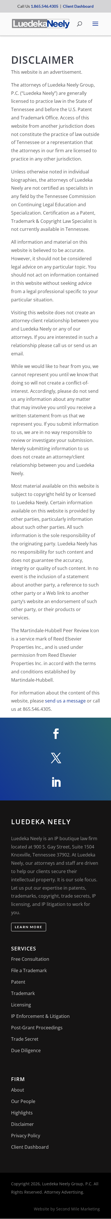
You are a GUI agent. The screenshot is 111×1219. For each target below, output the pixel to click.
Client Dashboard (78, 6)
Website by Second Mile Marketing (67, 1209)
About (17, 1090)
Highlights (22, 1113)
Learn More (28, 927)
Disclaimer (22, 1124)
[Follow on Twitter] (55, 757)
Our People (23, 1101)
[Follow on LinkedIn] (55, 782)
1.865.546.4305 (44, 6)
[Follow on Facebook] (55, 733)
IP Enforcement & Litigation (40, 1016)
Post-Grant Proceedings (37, 1027)
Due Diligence (26, 1050)
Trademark (23, 993)
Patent (18, 982)
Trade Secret (24, 1039)
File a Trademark (29, 970)
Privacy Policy (25, 1135)
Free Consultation (30, 959)
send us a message (65, 701)
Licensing (21, 1005)
